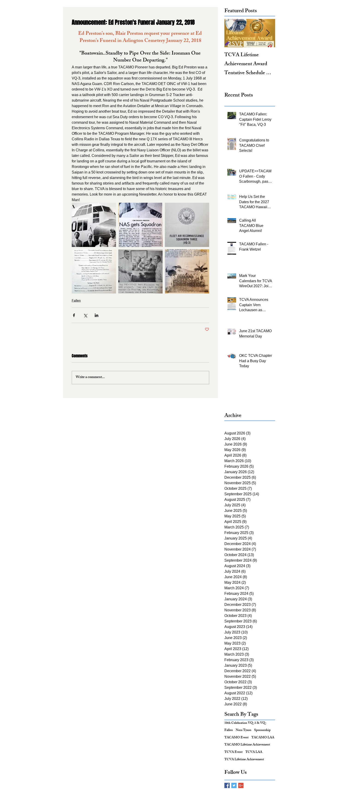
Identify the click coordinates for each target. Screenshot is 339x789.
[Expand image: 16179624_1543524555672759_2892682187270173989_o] (140, 271)
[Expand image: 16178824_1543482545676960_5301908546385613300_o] (187, 225)
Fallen (76, 300)
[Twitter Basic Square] (234, 785)
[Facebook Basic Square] (227, 785)
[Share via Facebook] (74, 315)
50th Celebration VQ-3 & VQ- (245, 723)
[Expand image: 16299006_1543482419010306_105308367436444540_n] (94, 225)
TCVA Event (233, 752)
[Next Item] (268, 33)
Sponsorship (262, 730)
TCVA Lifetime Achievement (244, 759)
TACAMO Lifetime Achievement (247, 745)
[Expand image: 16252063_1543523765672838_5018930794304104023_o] (140, 225)
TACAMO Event (236, 738)
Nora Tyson (243, 730)
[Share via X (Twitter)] (85, 315)
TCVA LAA (253, 752)
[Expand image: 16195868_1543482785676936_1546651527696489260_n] (187, 271)
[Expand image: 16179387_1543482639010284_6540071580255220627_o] (94, 271)
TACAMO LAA (262, 738)
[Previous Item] (232, 33)
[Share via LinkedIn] (96, 315)
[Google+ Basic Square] (241, 785)
